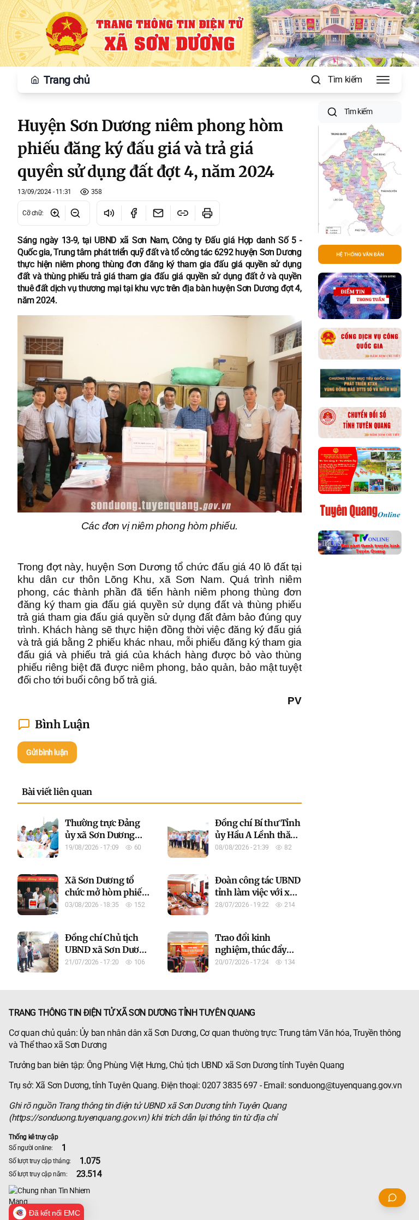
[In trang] (207, 213)
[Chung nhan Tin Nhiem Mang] (209, 1196)
